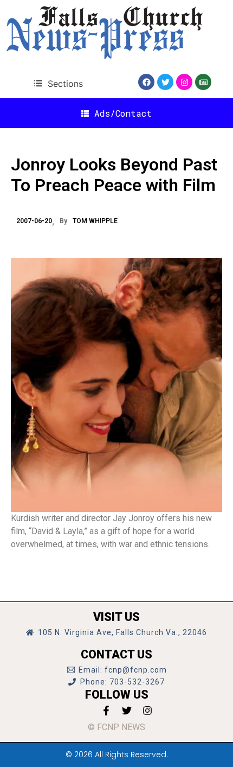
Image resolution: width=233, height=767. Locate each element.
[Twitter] (165, 82)
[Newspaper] (203, 82)
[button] (58, 83)
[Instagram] (184, 82)
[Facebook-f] (106, 710)
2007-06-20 (34, 221)
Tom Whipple (95, 221)
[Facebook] (146, 82)
